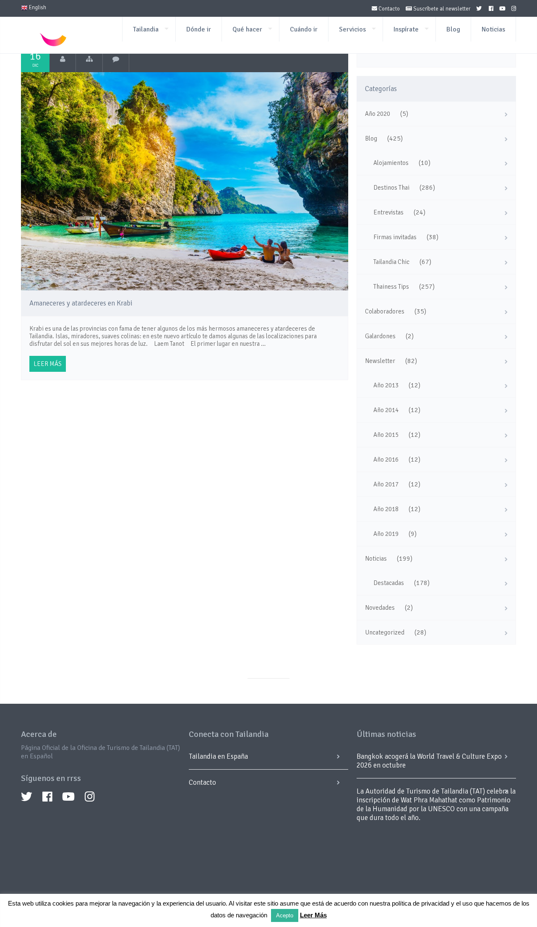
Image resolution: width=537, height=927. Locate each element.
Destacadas (388, 583)
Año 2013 (386, 385)
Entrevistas (388, 212)
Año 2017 (386, 484)
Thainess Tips (391, 286)
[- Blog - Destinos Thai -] (89, 59)
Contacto (388, 8)
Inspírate (406, 29)
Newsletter (380, 361)
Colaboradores (384, 311)
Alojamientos (391, 163)
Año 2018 (386, 509)
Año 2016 (386, 459)
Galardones (380, 336)
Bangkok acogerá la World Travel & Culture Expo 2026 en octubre (429, 761)
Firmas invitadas (395, 237)
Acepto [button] (284, 915)
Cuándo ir (304, 29)
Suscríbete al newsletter (441, 8)
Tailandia (146, 29)
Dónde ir (198, 29)
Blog (453, 29)
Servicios (352, 29)
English (37, 7)
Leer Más (313, 915)
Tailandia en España (218, 756)
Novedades (380, 607)
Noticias (493, 29)
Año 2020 (377, 114)
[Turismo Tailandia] (63, 59)
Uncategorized (384, 632)
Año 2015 (386, 435)
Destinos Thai (391, 187)
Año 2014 (386, 410)
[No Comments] (116, 59)
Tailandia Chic (391, 262)
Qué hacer (247, 29)
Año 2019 (386, 534)
